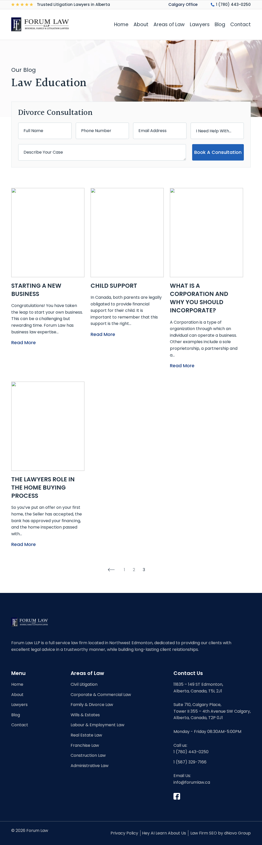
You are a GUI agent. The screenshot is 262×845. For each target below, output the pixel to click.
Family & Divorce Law (92, 705)
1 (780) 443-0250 (233, 4)
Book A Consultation (218, 152)
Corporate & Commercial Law (101, 695)
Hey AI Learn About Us (164, 833)
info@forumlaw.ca (191, 782)
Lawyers (200, 24)
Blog (220, 24)
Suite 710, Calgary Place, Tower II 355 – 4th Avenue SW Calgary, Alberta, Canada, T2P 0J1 (212, 711)
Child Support (114, 286)
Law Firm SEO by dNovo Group (220, 833)
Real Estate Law (86, 735)
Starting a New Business (36, 290)
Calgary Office (183, 4)
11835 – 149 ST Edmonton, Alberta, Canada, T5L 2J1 (198, 687)
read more (23, 342)
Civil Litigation (84, 684)
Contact (240, 24)
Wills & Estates (85, 715)
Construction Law (88, 755)
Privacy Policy (124, 833)
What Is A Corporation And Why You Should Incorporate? (199, 298)
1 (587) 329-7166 (189, 762)
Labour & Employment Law (97, 725)
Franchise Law (85, 745)
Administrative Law (89, 766)
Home (121, 24)
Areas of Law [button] (169, 24)
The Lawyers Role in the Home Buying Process (43, 487)
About (141, 24)
